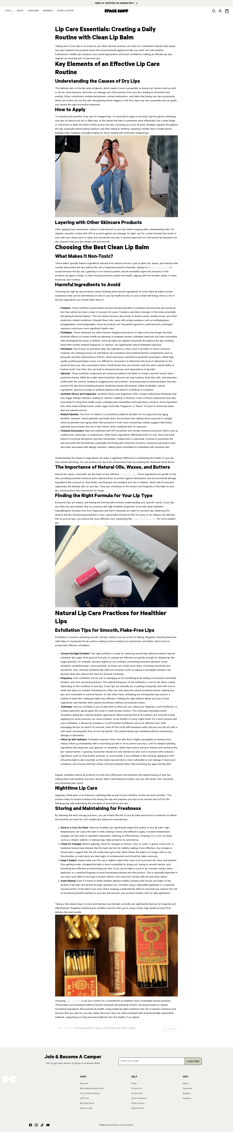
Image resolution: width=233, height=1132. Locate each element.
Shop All (84, 1084)
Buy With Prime (87, 1103)
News (68, 1028)
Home (60, 1028)
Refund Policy (137, 1108)
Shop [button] (8, 11)
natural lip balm (128, 474)
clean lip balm (73, 1001)
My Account (137, 1093)
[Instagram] (36, 1125)
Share (171, 1029)
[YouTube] (48, 1125)
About (20, 11)
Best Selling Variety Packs (92, 1089)
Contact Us (136, 1089)
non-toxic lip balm (159, 267)
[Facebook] (30, 1125)
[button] (213, 10)
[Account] (220, 10)
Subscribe (33, 11)
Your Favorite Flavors (89, 1093)
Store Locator (65, 11)
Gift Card (84, 1098)
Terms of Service (139, 1098)
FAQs (133, 1084)
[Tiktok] (42, 1125)
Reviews (186, 1093)
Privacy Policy (137, 1103)
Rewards (48, 11)
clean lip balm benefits (144, 519)
